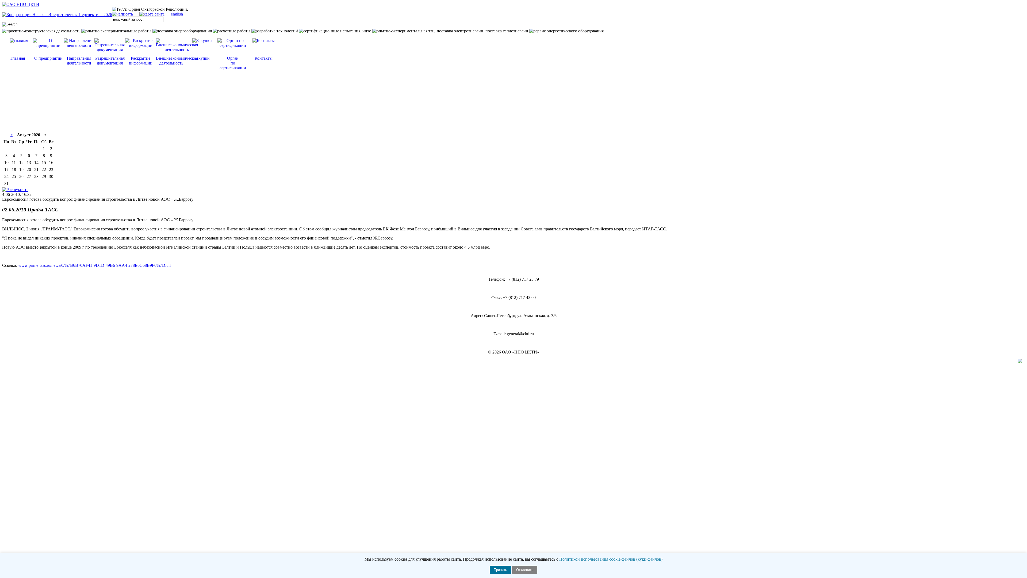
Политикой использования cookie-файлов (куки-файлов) (610, 559)
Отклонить (524, 570)
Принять (500, 570)
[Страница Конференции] (57, 14)
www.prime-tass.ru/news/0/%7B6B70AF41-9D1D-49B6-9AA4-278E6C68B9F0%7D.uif (94, 265)
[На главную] (20, 4)
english (177, 14)
